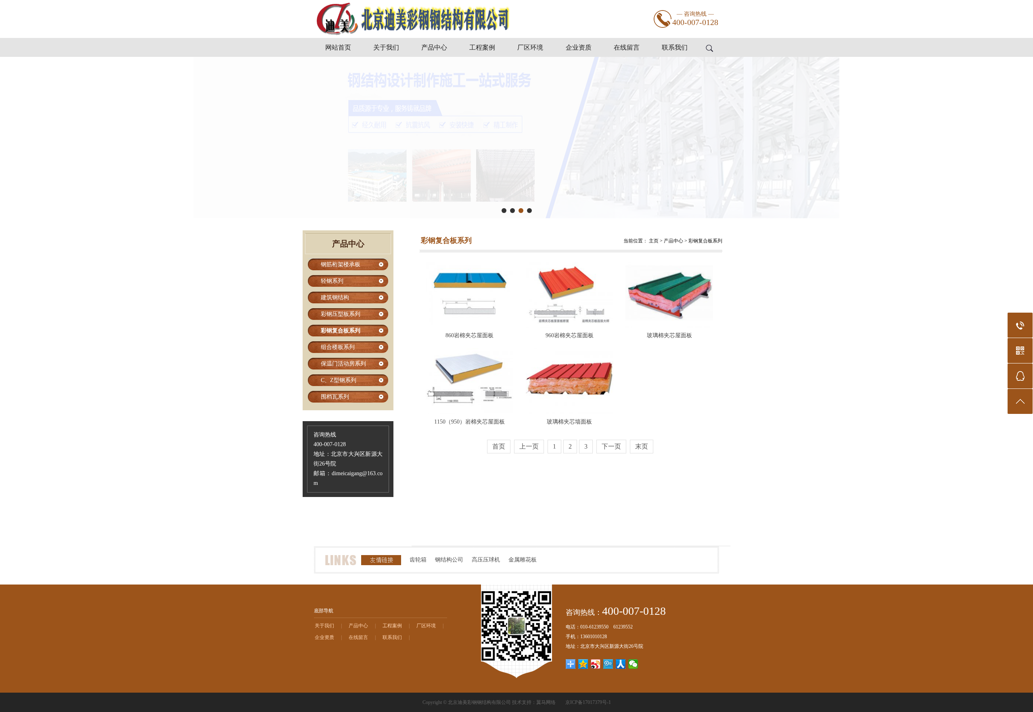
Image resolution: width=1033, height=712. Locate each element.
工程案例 (482, 47)
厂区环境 (530, 47)
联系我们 (675, 47)
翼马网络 (546, 702)
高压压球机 (486, 560)
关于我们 (386, 47)
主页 (654, 241)
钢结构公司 (449, 560)
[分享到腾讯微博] (608, 664)
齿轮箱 (418, 560)
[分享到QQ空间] (583, 664)
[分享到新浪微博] (596, 664)
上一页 (529, 446)
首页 (498, 446)
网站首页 (338, 47)
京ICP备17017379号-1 (588, 702)
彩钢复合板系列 (705, 241)
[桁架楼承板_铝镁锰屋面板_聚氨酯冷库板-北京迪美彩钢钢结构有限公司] (412, 36)
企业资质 (579, 47)
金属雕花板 (522, 560)
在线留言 (627, 47)
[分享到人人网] (621, 664)
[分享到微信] (633, 664)
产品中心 (434, 47)
